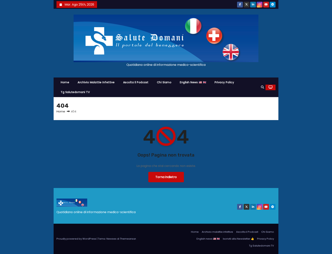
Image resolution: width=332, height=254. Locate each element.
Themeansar (128, 239)
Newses (111, 239)
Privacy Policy (224, 82)
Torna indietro (166, 177)
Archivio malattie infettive (96, 82)
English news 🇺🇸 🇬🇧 (193, 82)
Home (65, 82)
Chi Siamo (164, 82)
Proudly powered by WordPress (76, 239)
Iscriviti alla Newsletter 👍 (238, 239)
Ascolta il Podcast (136, 82)
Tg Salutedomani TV (75, 92)
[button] (262, 87)
